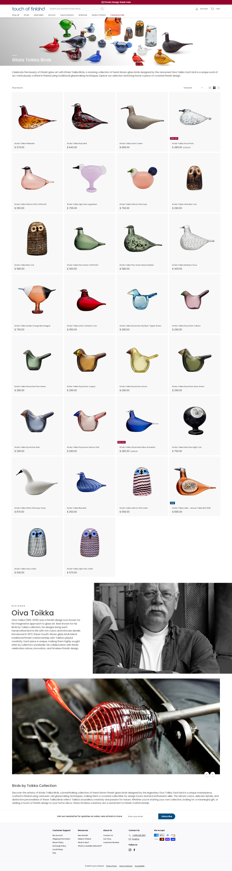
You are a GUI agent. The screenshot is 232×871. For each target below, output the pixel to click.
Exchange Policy (59, 846)
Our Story (107, 839)
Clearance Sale (117, 15)
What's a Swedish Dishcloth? (90, 846)
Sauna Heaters (67, 15)
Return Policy (58, 842)
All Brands (83, 15)
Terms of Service (125, 866)
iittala (26, 15)
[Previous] (206, 774)
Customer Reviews (111, 842)
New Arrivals (83, 835)
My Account (58, 835)
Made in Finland (99, 15)
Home (14, 55)
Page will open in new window (130, 850)
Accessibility (140, 866)
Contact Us (108, 835)
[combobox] (77, 8)
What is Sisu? (83, 842)
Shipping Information (61, 839)
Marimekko (39, 15)
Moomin (51, 15)
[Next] (212, 774)
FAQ (54, 853)
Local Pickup (58, 849)
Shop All (15, 15)
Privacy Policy (111, 866)
